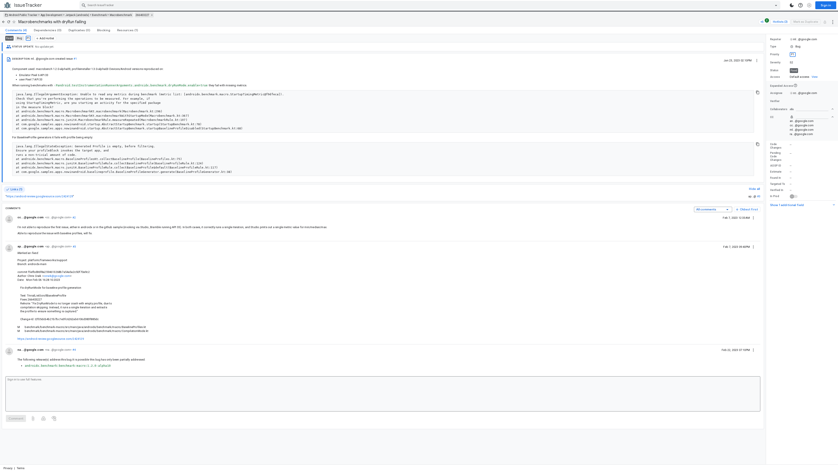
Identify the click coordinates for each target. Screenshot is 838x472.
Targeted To (777, 184)
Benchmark (99, 15)
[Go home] (3, 21)
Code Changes (775, 146)
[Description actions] (756, 60)
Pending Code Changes (775, 156)
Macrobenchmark (121, 15)
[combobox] (430, 5)
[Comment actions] (753, 217)
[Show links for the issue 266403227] (152, 15)
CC (772, 117)
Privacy (7, 468)
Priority (774, 54)
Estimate (775, 171)
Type (773, 46)
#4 (74, 349)
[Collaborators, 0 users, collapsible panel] (812, 109)
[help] (800, 5)
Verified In (776, 190)
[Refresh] (8, 21)
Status (774, 70)
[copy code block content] (757, 92)
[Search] (83, 5)
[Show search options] (776, 5)
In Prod (774, 196)
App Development (52, 15)
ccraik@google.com (57, 276)
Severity (775, 62)
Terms (21, 468)
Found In (775, 177)
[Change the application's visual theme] (791, 5)
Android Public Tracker (23, 15)
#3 (758, 196)
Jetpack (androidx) (77, 15)
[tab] (16, 30)
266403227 (142, 15)
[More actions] (832, 21)
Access (775, 76)
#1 (75, 58)
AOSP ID (775, 165)
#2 (74, 217)
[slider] (767, 249)
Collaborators (778, 109)
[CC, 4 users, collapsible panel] (812, 117)
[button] (802, 46)
